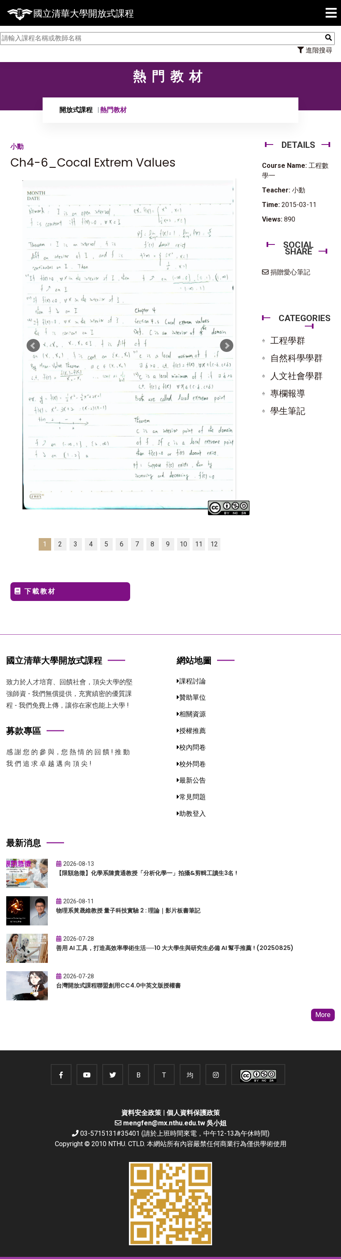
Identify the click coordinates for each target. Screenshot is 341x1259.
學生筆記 (287, 411)
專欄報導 (287, 394)
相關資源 (192, 714)
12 (214, 544)
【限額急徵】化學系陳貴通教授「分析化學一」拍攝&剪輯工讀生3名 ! (146, 873)
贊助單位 (192, 697)
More (323, 1015)
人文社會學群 (296, 376)
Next (226, 345)
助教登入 (192, 814)
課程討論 (192, 681)
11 (199, 544)
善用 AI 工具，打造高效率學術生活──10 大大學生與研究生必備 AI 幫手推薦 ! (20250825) (175, 948)
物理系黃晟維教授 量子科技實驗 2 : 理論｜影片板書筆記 (128, 910)
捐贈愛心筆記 (289, 272)
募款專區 (23, 731)
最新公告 (192, 780)
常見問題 (192, 797)
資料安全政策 (141, 1113)
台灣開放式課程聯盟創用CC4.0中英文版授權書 (118, 985)
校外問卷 (192, 764)
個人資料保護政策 (193, 1113)
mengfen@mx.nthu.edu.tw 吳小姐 (175, 1123)
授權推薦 (192, 731)
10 (183, 544)
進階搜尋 (318, 50)
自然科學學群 (296, 358)
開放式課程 (76, 110)
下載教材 (39, 591)
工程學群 (287, 341)
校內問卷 (192, 747)
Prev (33, 345)
